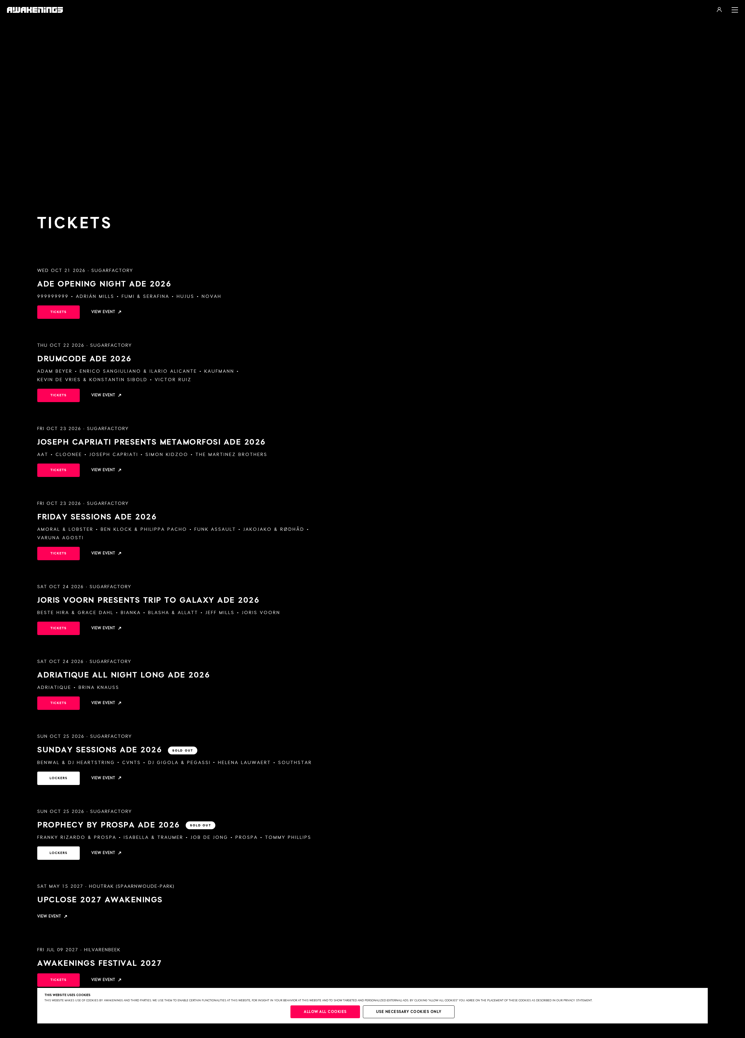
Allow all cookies (325, 1012)
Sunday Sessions (115, 750)
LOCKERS (58, 778)
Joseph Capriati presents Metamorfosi (151, 442)
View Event (103, 312)
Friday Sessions (97, 517)
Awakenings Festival (99, 963)
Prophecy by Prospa (124, 825)
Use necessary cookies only (408, 1012)
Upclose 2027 (100, 900)
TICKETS (58, 312)
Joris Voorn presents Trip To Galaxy (148, 600)
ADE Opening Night (104, 284)
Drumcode (84, 359)
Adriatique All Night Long (123, 675)
